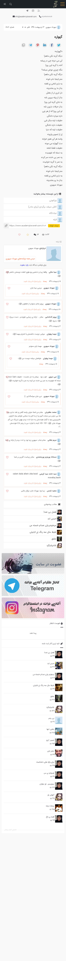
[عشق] (58, 698)
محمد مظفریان (50, 412)
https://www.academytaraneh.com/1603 (25, 225)
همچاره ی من (49, 773)
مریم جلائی (52, 440)
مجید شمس (51, 490)
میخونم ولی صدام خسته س (43, 674)
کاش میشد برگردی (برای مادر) (42, 207)
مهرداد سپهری (33, 248)
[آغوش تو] (58, 797)
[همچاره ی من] (58, 775)
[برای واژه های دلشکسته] (58, 764)
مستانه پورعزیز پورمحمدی (46, 457)
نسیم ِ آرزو (50, 740)
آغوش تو (51, 794)
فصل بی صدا (49, 652)
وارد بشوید (24, 265)
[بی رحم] (58, 720)
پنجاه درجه (50, 805)
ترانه (57, 241)
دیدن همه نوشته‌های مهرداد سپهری (20, 258)
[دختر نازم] (58, 753)
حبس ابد (50, 663)
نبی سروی (52, 376)
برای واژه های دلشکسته (45, 762)
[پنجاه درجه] (58, 808)
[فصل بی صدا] (58, 654)
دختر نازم (50, 751)
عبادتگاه (53, 213)
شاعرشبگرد (50, 707)
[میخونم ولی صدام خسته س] (58, 676)
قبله (55, 219)
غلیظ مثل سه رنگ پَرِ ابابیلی (43, 685)
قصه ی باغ (50, 816)
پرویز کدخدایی (50, 317)
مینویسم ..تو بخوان (47, 784)
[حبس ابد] (58, 665)
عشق (52, 696)
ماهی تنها (50, 729)
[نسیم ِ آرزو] (58, 742)
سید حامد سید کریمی (47, 473)
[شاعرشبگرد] (58, 709)
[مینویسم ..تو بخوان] (58, 786)
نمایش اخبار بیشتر (10, 829)
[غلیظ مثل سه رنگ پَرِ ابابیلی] (58, 687)
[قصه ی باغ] (58, 819)
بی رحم (51, 718)
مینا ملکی (52, 272)
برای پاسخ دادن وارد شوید (32, 281)
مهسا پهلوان (51, 334)
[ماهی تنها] (58, 731)
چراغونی (53, 200)
